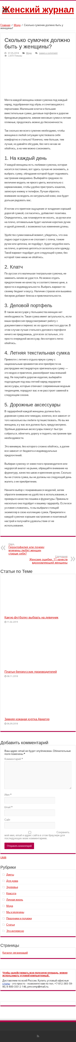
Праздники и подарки (19, 918)
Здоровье (12, 887)
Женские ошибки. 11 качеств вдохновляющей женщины (48, 559)
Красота (11, 893)
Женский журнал (38, 9)
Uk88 (3, 857)
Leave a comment (48, 53)
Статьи (10, 924)
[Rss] (38, 1036)
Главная (5, 25)
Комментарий (13, 759)
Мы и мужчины (15, 912)
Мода (17, 25)
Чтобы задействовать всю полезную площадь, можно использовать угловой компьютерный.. (34, 974)
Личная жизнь (14, 899)
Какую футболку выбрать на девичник (31, 617)
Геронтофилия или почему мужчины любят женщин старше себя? (26, 549)
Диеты (10, 874)
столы (6, 983)
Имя (8, 794)
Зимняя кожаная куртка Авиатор (26, 719)
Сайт (7, 819)
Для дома (12, 880)
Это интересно (15, 930)
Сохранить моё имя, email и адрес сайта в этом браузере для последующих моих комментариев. (37, 835)
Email (8, 807)
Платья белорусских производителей (30, 672)
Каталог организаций (15, 952)
